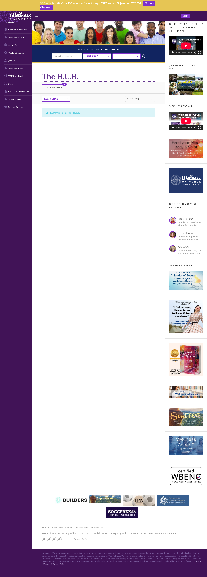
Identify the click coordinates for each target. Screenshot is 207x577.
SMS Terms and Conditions (162, 533)
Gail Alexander (96, 527)
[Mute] (195, 52)
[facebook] (44, 539)
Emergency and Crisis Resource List (128, 533)
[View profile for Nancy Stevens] (173, 235)
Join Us (11, 60)
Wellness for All (16, 37)
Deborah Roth (185, 247)
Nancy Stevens (185, 233)
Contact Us (84, 533)
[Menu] (36, 15)
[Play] (173, 52)
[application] (186, 45)
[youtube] (54, 539)
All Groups (54, 87)
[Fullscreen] (199, 52)
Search (143, 56)
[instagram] (59, 539)
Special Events (99, 533)
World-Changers (16, 53)
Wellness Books (15, 68)
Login (185, 16)
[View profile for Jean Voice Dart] (173, 221)
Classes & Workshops (18, 91)
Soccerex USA (14, 99)
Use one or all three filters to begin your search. (98, 49)
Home (11, 22)
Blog (10, 84)
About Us (12, 45)
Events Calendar (16, 107)
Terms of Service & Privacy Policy (59, 533)
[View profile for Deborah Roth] (173, 249)
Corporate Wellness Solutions (20, 29)
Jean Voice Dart (185, 218)
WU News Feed (15, 76)
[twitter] (49, 539)
